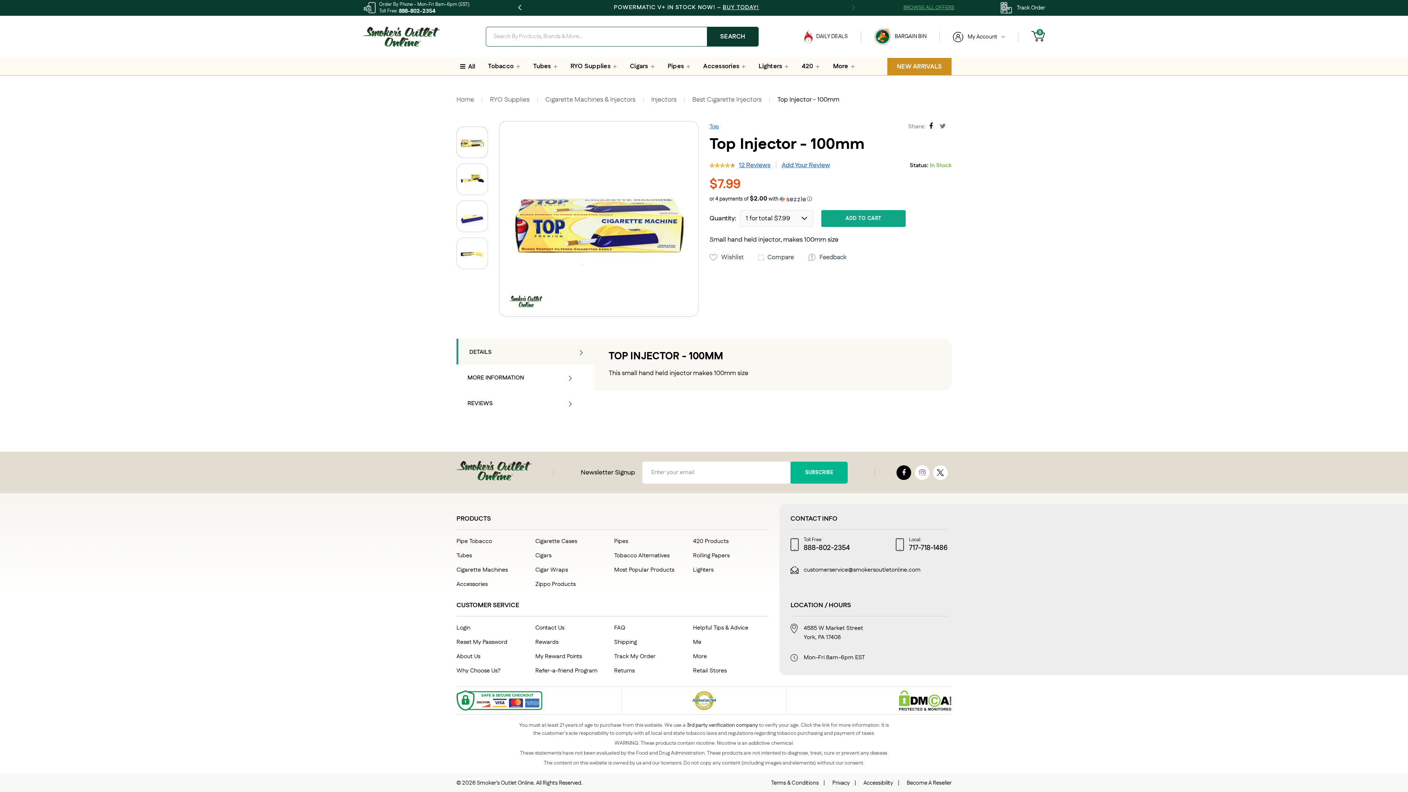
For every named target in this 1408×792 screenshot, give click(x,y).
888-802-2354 (417, 11)
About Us (468, 656)
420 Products (711, 541)
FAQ (619, 628)
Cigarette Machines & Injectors (590, 99)
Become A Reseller (929, 783)
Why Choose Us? (478, 671)
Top (714, 126)
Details (480, 352)
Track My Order (635, 656)
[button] (475, 176)
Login (463, 628)
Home (465, 99)
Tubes (464, 555)
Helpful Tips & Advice (720, 628)
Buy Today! (741, 7)
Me (697, 642)
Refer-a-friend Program (566, 671)
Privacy (841, 783)
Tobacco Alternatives (642, 555)
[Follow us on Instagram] (922, 472)
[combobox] (622, 37)
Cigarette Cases (556, 541)
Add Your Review (806, 165)
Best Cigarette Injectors (727, 99)
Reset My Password (481, 642)
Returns (624, 671)
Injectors (663, 99)
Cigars (543, 555)
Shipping (625, 642)
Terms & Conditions (795, 783)
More (700, 656)
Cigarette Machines (482, 570)
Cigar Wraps (551, 570)
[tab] (525, 351)
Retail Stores (710, 671)
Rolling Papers (711, 555)
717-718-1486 (928, 548)
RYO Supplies (509, 99)
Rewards (546, 642)
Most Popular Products (644, 570)
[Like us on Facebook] (903, 472)
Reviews (480, 403)
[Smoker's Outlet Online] (401, 37)
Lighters (703, 570)
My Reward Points (558, 656)
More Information (495, 378)
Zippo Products (555, 584)
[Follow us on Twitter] (940, 472)
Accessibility (878, 783)
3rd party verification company (722, 725)
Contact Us (549, 628)
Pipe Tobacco (474, 541)
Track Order (1031, 8)
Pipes (621, 541)
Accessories (472, 584)
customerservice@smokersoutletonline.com (862, 570)
